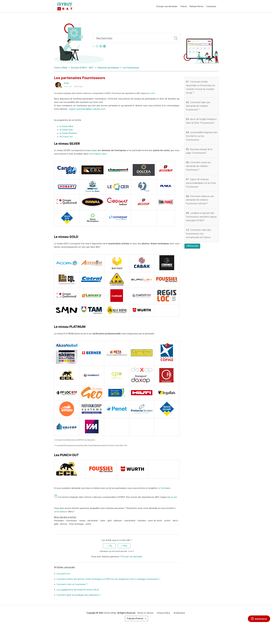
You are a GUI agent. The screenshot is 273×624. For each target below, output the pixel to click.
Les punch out (63, 573)
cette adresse (60, 511)
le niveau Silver (66, 126)
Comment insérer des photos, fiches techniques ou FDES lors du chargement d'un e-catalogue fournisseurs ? (108, 579)
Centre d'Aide (60, 67)
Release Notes (196, 6)
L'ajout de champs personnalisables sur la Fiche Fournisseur (201, 183)
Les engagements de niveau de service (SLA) (78, 589)
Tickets (183, 6)
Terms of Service (145, 613)
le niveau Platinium (68, 133)
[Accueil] (65, 6)
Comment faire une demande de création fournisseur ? (198, 106)
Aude (66, 83)
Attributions (179, 613)
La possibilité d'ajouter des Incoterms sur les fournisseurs (201, 136)
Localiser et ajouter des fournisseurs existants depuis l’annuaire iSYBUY (201, 217)
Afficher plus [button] (192, 246)
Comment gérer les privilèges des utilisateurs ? (79, 595)
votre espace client (98, 154)
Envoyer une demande (167, 6)
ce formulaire (164, 488)
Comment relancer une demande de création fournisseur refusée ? (200, 200)
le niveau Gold (66, 129)
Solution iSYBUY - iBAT (82, 67)
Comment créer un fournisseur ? (72, 584)
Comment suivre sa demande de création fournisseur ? (198, 166)
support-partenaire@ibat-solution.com (87, 109)
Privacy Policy (163, 613)
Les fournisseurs (131, 67)
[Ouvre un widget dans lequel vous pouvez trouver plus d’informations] (259, 619)
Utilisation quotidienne (108, 67)
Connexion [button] (211, 6)
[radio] (109, 545)
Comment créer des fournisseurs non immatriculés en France (198, 233)
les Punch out (66, 136)
